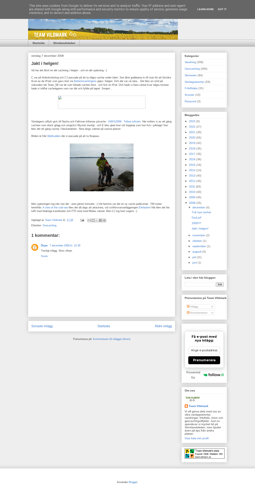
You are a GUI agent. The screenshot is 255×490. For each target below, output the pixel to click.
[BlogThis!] (93, 220)
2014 (192, 170)
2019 (192, 142)
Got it (222, 9)
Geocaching (49, 225)
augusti (197, 251)
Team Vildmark (198, 406)
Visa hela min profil (197, 438)
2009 (192, 197)
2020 (192, 137)
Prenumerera (204, 360)
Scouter (189, 94)
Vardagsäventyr (194, 81)
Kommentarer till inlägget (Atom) (111, 339)
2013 (192, 175)
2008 (192, 202)
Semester (191, 75)
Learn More (205, 9)
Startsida (38, 43)
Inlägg (193, 306)
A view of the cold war (55, 207)
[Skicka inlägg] (82, 220)
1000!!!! (196, 223)
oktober (197, 240)
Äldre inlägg (163, 326)
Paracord (190, 101)
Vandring (190, 62)
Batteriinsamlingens (85, 81)
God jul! (196, 217)
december (199, 207)
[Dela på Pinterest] (104, 220)
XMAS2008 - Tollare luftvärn (124, 121)
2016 (192, 159)
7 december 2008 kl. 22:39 (65, 245)
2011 (192, 186)
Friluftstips (191, 88)
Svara (44, 256)
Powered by (193, 374)
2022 (192, 126)
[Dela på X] (97, 220)
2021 (192, 132)
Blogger (133, 482)
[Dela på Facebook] (101, 220)
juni (195, 262)
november (199, 235)
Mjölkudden (54, 136)
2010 (192, 191)
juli (194, 257)
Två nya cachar (201, 212)
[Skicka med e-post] (89, 220)
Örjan (44, 245)
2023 (192, 121)
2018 (192, 148)
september (199, 246)
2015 (192, 164)
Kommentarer (198, 312)
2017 (192, 153)
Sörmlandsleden (64, 43)
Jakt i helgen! (200, 228)
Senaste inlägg (42, 326)
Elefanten (144, 207)
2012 (192, 181)
